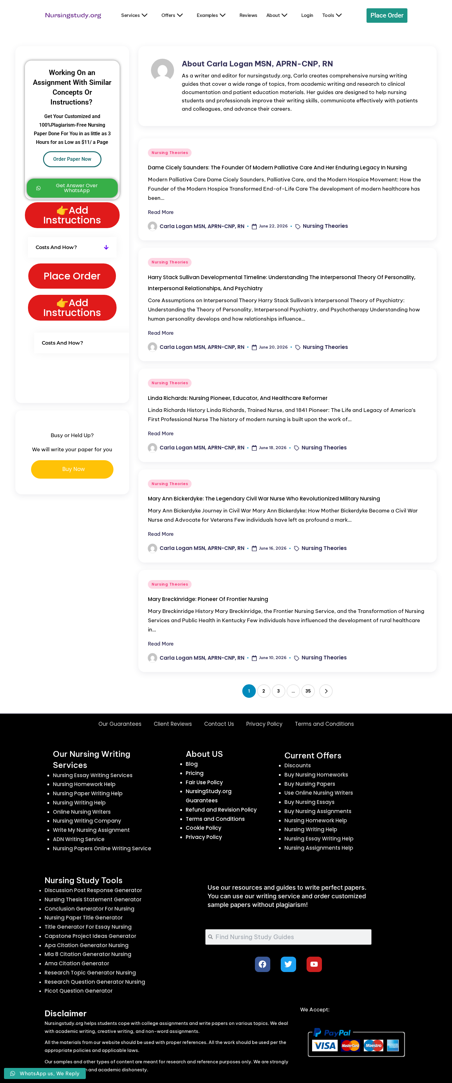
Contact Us (219, 724)
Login (307, 15)
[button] (326, 691)
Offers (168, 15)
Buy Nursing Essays (309, 802)
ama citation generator (77, 963)
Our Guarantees (119, 724)
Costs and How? (56, 247)
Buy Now (73, 469)
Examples (207, 15)
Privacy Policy (264, 724)
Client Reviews (173, 724)
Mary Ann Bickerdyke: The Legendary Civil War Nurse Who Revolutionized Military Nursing (264, 498)
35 (308, 691)
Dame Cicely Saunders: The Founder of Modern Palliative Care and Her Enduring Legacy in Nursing (277, 167)
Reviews (248, 15)
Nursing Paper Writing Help (88, 793)
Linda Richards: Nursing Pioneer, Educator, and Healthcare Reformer (237, 398)
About (273, 15)
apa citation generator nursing (87, 945)
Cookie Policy (203, 828)
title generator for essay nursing (88, 927)
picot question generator (79, 990)
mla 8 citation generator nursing (88, 954)
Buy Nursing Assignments (317, 811)
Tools (328, 15)
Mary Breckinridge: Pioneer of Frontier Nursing (208, 599)
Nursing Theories (170, 152)
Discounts (297, 765)
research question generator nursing (95, 982)
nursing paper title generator (84, 917)
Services (130, 15)
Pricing (195, 773)
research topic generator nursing (90, 972)
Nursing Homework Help (84, 784)
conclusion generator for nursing (89, 908)
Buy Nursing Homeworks (316, 774)
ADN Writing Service (79, 839)
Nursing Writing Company (87, 820)
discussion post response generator (93, 890)
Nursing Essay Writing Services (93, 775)
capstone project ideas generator (90, 936)
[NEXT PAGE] (326, 691)
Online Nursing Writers (82, 812)
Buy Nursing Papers (309, 784)
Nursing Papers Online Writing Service (102, 848)
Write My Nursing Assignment (91, 830)
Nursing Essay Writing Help (319, 838)
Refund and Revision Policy (221, 809)
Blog (192, 764)
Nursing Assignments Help (318, 848)
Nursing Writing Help (79, 802)
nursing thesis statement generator (93, 899)
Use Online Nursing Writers (318, 792)
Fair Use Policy (204, 782)
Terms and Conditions (324, 724)
